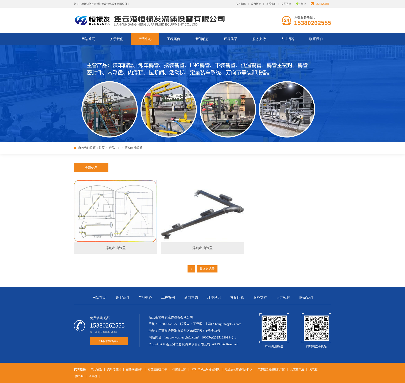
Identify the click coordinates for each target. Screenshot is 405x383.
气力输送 (96, 369)
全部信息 (91, 167)
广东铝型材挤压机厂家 (271, 369)
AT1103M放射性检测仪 (205, 369)
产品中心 (145, 39)
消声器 (93, 376)
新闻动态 (202, 39)
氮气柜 (313, 369)
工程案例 (173, 39)
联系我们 (271, 3)
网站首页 (88, 39)
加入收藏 (241, 3)
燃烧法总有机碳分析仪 (238, 369)
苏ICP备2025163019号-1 (219, 337)
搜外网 (79, 376)
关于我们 (116, 39)
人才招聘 (287, 39)
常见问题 (237, 297)
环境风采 (230, 39)
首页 (102, 147)
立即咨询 (286, 3)
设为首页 (256, 3)
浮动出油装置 (134, 147)
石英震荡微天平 (157, 369)
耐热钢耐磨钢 (134, 369)
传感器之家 (179, 369)
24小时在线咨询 (109, 341)
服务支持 (259, 39)
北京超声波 (297, 369)
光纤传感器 (114, 369)
